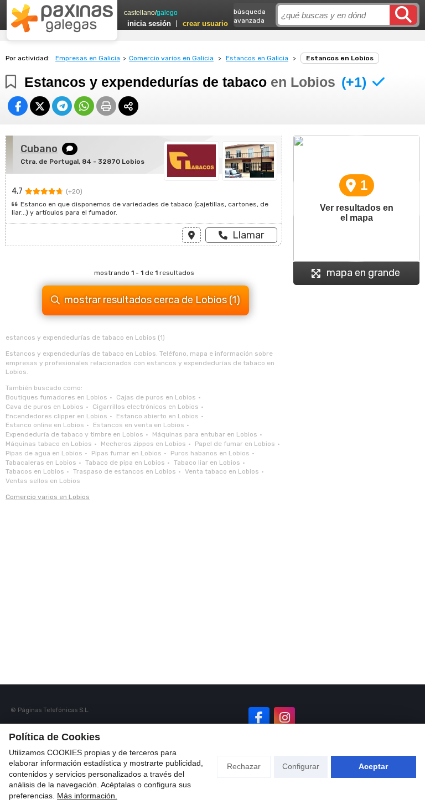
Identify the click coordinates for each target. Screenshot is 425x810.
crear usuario (205, 23)
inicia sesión (149, 23)
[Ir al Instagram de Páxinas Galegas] (284, 717)
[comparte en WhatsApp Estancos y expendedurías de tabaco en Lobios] (84, 106)
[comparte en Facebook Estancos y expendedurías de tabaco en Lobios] (18, 106)
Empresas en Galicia (87, 58)
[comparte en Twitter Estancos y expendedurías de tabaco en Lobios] (40, 106)
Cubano (39, 149)
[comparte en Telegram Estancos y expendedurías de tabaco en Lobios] (62, 106)
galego (167, 13)
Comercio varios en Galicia (171, 58)
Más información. (87, 795)
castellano (139, 13)
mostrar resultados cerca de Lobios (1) (152, 300)
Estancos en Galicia (257, 58)
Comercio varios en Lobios (48, 497)
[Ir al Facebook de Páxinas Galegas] (258, 717)
